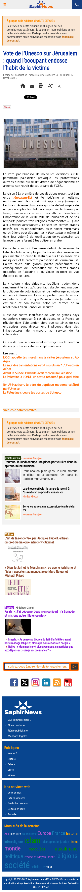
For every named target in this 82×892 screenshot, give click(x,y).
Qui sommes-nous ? (19, 719)
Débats (11, 764)
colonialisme (29, 834)
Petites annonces (16, 798)
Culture (11, 758)
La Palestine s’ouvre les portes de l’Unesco (32, 392)
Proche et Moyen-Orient (39, 857)
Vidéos (11, 775)
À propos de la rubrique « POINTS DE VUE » (31, 21)
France (58, 833)
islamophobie (50, 842)
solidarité (37, 866)
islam (32, 840)
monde (12, 848)
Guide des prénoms (17, 803)
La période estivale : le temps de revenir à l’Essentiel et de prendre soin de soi (46, 490)
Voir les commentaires (19, 410)
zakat (48, 867)
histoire (72, 833)
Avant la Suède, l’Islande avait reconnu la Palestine (37, 373)
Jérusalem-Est (23, 197)
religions (66, 856)
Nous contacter (16, 725)
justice (64, 842)
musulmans (65, 849)
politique (13, 856)
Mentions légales (17, 736)
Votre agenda (14, 792)
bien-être (16, 834)
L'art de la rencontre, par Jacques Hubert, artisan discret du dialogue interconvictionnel (36, 540)
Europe (44, 833)
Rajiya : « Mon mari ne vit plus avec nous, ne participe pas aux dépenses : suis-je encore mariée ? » (39, 648)
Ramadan (12, 814)
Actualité (12, 753)
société (17, 865)
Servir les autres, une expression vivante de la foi (48, 508)
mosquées (37, 849)
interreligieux (13, 841)
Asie (7, 834)
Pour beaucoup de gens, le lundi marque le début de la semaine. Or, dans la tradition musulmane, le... (50, 474)
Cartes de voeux (16, 808)
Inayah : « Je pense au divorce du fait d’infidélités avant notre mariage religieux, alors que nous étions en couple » (38, 641)
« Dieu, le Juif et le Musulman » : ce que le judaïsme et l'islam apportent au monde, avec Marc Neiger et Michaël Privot (40, 571)
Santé (10, 769)
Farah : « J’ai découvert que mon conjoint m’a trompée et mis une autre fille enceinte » (40, 613)
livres (74, 842)
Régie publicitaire (17, 730)
